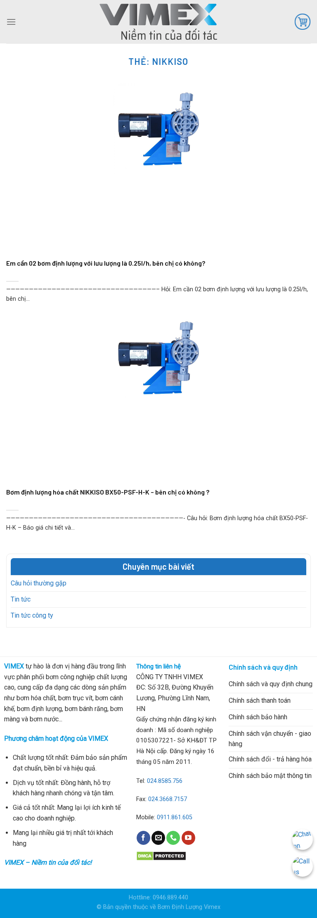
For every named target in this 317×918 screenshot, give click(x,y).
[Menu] (11, 22)
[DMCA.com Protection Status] (161, 855)
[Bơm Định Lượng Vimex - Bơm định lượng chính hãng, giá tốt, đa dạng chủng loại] (158, 21)
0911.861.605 (174, 817)
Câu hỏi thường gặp (38, 583)
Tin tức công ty (32, 615)
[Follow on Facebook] (143, 838)
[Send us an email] (158, 838)
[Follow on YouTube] (188, 838)
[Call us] (173, 838)
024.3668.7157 (167, 799)
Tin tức (21, 599)
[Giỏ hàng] (302, 21)
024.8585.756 (164, 781)
